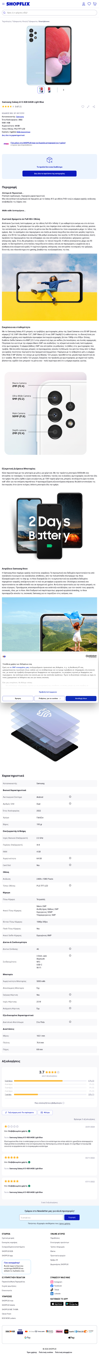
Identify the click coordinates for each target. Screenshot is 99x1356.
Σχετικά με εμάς (8, 1238)
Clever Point (6, 1314)
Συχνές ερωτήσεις (9, 1286)
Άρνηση (18, 698)
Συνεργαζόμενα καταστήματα (13, 1247)
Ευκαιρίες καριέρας (9, 1242)
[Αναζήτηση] (4, 12)
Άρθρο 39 (54, 1260)
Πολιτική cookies (46, 1352)
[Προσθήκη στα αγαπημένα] (83, 106)
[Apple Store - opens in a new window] (57, 1304)
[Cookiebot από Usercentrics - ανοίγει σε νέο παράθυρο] (85, 656)
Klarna (52, 1251)
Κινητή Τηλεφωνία (30, 21)
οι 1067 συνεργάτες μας (19, 667)
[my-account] (83, 4)
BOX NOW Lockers (9, 1318)
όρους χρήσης (64, 1223)
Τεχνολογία (6, 21)
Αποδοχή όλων (81, 698)
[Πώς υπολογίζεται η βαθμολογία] (63, 1103)
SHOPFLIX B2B (7, 1251)
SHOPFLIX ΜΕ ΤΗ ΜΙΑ (10, 1309)
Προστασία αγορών (57, 1256)
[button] (3, 3)
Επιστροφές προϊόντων (59, 1242)
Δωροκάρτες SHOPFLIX (59, 1264)
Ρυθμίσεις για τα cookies (48, 698)
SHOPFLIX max (7, 1301)
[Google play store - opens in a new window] (71, 1304)
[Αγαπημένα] (89, 4)
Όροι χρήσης (32, 1352)
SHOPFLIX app (7, 1256)
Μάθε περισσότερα (23, 132)
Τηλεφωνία (16, 21)
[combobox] (49, 12)
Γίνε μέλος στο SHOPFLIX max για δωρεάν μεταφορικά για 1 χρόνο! (38, 143)
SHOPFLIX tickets (8, 1305)
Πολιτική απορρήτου (63, 1352)
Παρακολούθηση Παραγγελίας (13, 1282)
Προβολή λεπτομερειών (48, 692)
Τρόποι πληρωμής (57, 1247)
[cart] (95, 4)
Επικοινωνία (7, 1290)
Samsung (20, 117)
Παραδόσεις (55, 1238)
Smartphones (44, 21)
